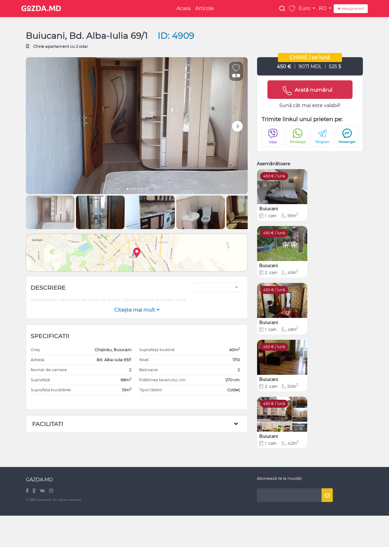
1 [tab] (127, 189)
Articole (204, 8)
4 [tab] (138, 189)
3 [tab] (134, 189)
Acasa (184, 8)
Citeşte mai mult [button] (135, 310)
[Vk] (43, 491)
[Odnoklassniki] (34, 491)
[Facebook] (27, 491)
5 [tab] (142, 189)
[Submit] (327, 495)
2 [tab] (131, 189)
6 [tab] (145, 189)
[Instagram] (51, 491)
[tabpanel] (137, 125)
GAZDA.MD (39, 480)
